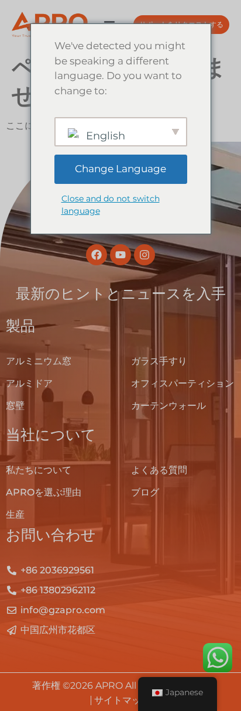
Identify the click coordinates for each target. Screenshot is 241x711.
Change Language (120, 169)
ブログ (145, 492)
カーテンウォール (168, 405)
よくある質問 (159, 470)
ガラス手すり (159, 361)
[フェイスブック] (96, 254)
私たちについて (38, 470)
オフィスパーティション (182, 383)
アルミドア (29, 383)
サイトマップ (122, 700)
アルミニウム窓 (38, 361)
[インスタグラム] (144, 254)
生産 (15, 514)
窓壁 (15, 405)
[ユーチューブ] (120, 254)
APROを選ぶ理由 (43, 492)
